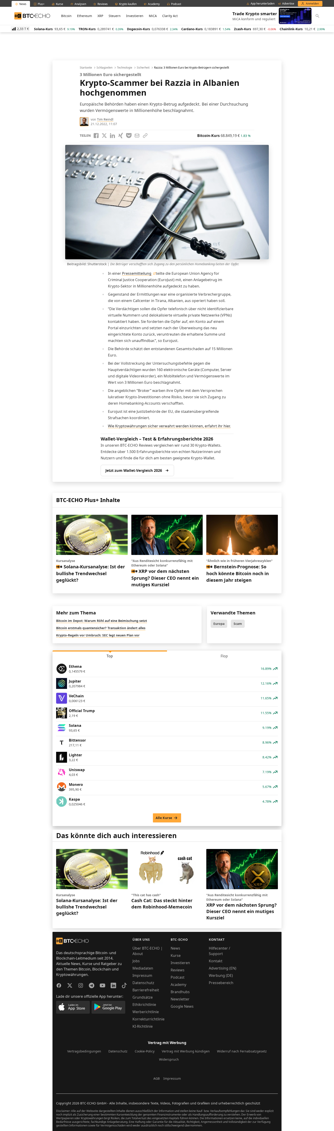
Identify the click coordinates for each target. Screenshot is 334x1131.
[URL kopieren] (145, 135)
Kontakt (215, 960)
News (175, 948)
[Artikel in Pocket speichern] (129, 135)
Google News (182, 1006)
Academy (178, 984)
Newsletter (180, 999)
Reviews (177, 970)
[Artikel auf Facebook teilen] (96, 135)
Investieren (134, 16)
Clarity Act (170, 16)
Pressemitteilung (137, 273)
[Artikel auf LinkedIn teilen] (112, 135)
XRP (100, 16)
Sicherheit (143, 67)
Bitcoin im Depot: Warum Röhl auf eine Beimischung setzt (101, 621)
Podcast (177, 977)
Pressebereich (221, 982)
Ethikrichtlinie (144, 1004)
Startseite (86, 67)
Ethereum (84, 16)
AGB (156, 1078)
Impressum (142, 975)
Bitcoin (66, 16)
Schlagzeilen (104, 67)
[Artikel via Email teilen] (137, 135)
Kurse (176, 955)
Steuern (115, 16)
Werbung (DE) (221, 975)
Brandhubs (180, 991)
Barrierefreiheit (145, 989)
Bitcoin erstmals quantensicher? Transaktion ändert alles (100, 628)
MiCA (153, 16)
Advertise (288, 3)
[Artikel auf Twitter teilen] (104, 135)
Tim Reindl (105, 119)
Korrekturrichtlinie (148, 1019)
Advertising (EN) (222, 968)
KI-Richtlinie (142, 1026)
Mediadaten (142, 968)
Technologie (124, 67)
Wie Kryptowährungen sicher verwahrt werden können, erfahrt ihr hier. (169, 425)
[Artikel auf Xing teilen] (120, 135)
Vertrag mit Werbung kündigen (186, 1051)
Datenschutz (143, 982)
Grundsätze (142, 997)
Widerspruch (169, 1059)
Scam (238, 623)
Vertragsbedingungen (84, 1051)
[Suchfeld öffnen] (317, 15)
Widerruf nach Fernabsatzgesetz (242, 1051)
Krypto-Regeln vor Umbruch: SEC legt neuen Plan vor (98, 635)
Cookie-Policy (145, 1051)
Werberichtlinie (145, 1011)
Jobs (136, 960)
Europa (218, 623)
